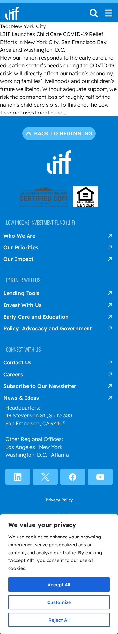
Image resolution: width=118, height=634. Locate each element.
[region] (59, 574)
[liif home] (12, 13)
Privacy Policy (59, 499)
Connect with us (23, 349)
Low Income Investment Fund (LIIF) (40, 222)
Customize (59, 602)
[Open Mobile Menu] (108, 13)
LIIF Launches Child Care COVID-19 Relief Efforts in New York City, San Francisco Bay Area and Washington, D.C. (53, 42)
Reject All (59, 620)
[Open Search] (93, 15)
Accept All (59, 585)
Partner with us (23, 280)
